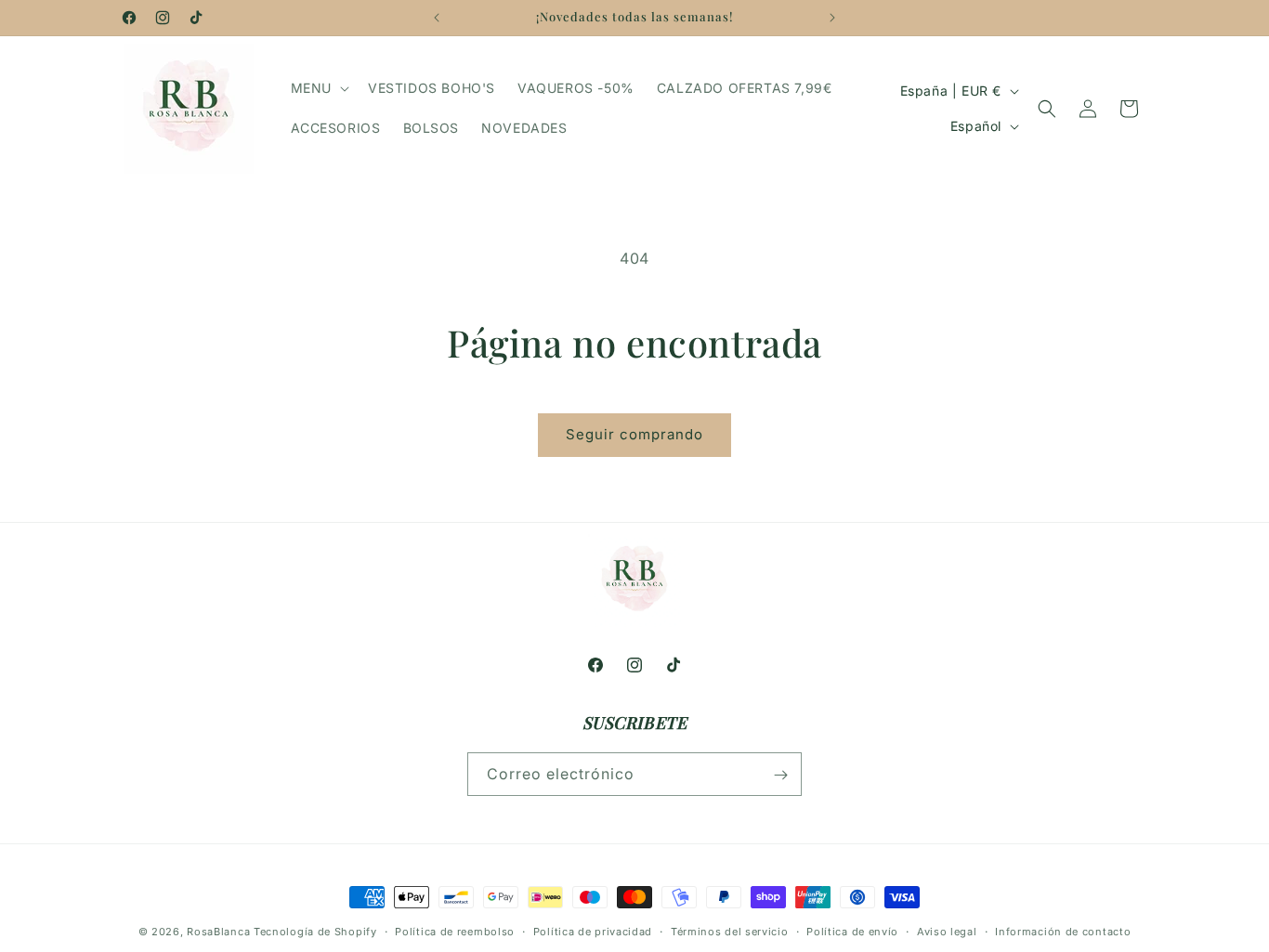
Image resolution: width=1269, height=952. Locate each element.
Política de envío (852, 930)
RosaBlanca (218, 931)
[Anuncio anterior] (436, 17)
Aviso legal (947, 930)
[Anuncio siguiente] (832, 17)
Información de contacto (1063, 930)
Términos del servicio (730, 930)
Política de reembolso (455, 930)
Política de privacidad (592, 930)
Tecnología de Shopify (315, 931)
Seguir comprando (634, 434)
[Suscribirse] (780, 775)
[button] (318, 88)
